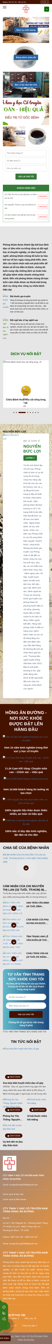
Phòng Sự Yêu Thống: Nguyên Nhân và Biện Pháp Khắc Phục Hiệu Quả (13, 1118)
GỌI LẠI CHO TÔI (26, 176)
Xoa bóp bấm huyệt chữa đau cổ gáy (23, 1083)
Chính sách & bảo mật (13, 1194)
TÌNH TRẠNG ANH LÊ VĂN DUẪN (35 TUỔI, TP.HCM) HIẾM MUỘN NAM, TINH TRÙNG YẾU (37, 938)
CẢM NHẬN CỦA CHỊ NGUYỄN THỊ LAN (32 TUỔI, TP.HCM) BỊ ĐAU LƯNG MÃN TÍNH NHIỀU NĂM (23, 888)
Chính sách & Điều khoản (14, 1199)
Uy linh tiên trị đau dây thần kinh (13, 1144)
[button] (13, 412)
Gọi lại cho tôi (26, 1014)
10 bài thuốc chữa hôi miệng (37, 1118)
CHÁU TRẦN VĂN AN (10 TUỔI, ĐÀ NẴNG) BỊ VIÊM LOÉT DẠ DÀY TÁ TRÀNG (37, 955)
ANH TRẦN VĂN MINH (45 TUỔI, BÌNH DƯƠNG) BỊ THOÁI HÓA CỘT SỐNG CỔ (37, 905)
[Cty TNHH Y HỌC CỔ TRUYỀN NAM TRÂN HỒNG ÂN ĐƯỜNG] (26, 9)
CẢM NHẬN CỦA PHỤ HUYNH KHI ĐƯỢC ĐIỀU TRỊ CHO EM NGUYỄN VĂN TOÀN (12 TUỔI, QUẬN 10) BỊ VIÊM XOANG (37, 921)
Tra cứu (43, 2)
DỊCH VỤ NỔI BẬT (26, 354)
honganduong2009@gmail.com (23, 1184)
